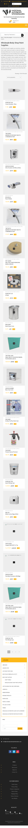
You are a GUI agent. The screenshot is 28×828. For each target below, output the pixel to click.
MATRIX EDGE (5, 698)
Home (2, 37)
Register (17, 6)
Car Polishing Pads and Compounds (11, 686)
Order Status (14, 784)
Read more (14, 500)
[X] (8, 3)
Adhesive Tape (6, 668)
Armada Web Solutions (16, 822)
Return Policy (15, 791)
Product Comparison (14, 789)
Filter (20, 728)
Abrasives (5, 665)
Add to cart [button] (14, 90)
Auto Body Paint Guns (9, 541)
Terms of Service (14, 796)
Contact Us (14, 772)
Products (14, 765)
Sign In (13, 6)
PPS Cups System (6, 704)
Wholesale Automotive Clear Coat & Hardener (13, 711)
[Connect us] (10, 752)
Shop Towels (8, 679)
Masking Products (7, 695)
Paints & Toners (6, 701)
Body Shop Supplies (8, 37)
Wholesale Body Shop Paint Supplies (12, 100)
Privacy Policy (14, 786)
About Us (14, 770)
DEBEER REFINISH (6, 692)
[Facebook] (4, 3)
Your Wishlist (14, 798)
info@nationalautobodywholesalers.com (18, 1)
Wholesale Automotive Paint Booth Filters (13, 131)
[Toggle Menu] (26, 25)
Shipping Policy (14, 793)
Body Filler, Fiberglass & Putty (10, 674)
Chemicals (5, 689)
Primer (4, 707)
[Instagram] (6, 3)
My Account (14, 767)
